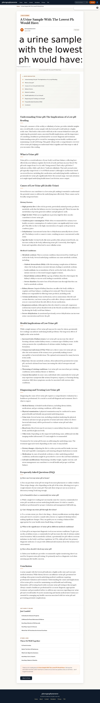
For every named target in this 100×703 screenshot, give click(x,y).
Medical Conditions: (30, 92)
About (25, 2)
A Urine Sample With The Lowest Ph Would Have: (51, 667)
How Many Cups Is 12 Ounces (29, 626)
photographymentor (9, 2)
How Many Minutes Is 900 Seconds (31, 623)
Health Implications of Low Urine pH (34, 95)
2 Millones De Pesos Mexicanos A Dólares (33, 619)
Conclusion (27, 105)
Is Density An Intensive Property (30, 615)
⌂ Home (92, 2)
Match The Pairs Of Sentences (30, 649)
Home (21, 2)
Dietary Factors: (29, 89)
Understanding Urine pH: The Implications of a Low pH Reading (41, 79)
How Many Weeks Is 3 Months (29, 660)
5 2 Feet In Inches (26, 645)
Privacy (43, 2)
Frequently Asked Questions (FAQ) (33, 102)
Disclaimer (37, 2)
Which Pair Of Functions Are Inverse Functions (34, 630)
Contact (31, 2)
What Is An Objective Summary (30, 653)
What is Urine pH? (29, 82)
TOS (48, 2)
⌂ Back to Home (26, 678)
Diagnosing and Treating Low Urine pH (35, 98)
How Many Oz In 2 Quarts (28, 656)
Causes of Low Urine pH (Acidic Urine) (34, 86)
